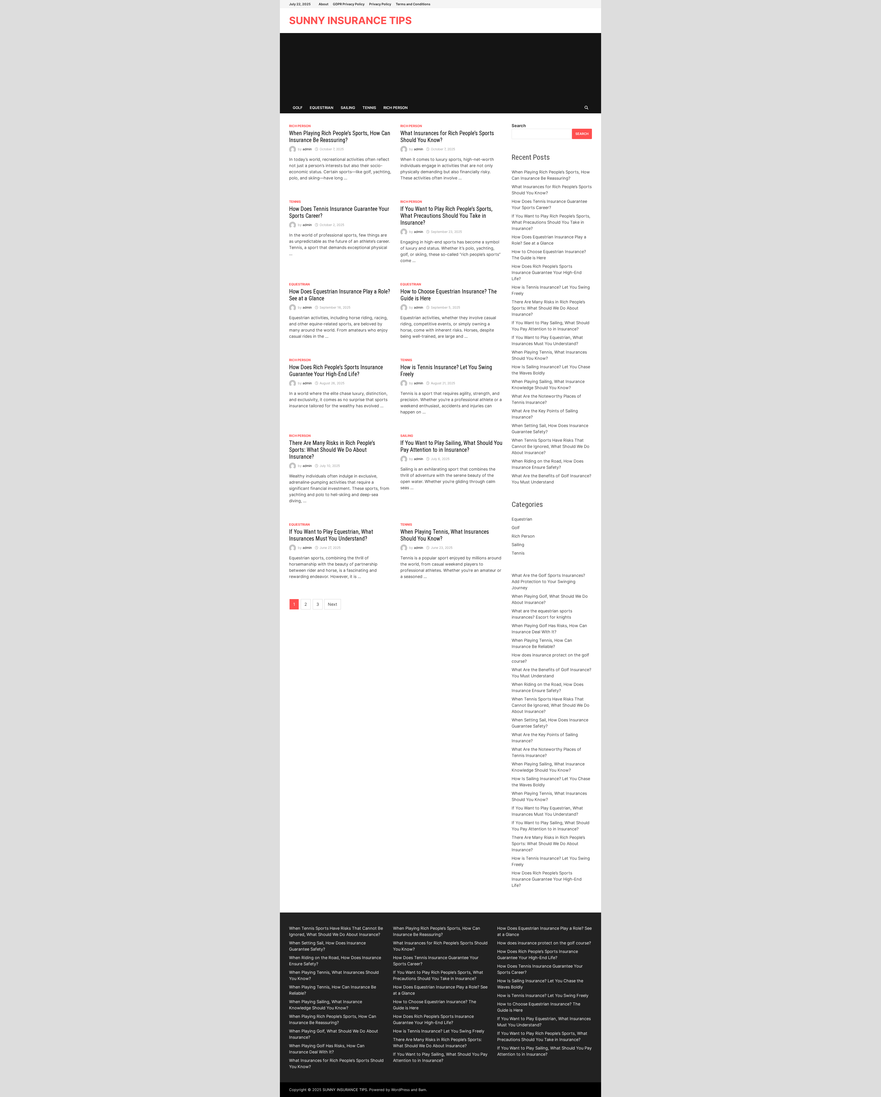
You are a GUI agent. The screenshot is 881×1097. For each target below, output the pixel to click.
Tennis (369, 107)
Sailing (348, 107)
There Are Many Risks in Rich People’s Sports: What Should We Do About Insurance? (332, 450)
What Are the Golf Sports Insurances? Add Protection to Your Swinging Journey (548, 581)
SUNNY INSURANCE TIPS (350, 20)
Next (332, 604)
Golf (297, 107)
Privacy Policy (380, 4)
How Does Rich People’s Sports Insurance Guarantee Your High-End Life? (336, 370)
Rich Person (395, 107)
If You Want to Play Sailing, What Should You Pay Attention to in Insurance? (451, 446)
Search (519, 125)
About (323, 4)
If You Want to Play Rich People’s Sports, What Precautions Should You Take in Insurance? (446, 216)
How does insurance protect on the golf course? (544, 943)
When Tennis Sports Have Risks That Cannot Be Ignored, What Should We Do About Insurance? (550, 446)
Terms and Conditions (413, 4)
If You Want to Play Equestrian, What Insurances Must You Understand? (331, 535)
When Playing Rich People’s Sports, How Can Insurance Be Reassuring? (339, 136)
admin (307, 149)
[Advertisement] (440, 67)
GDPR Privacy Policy (349, 4)
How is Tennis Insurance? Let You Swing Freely (438, 1031)
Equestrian (321, 107)
